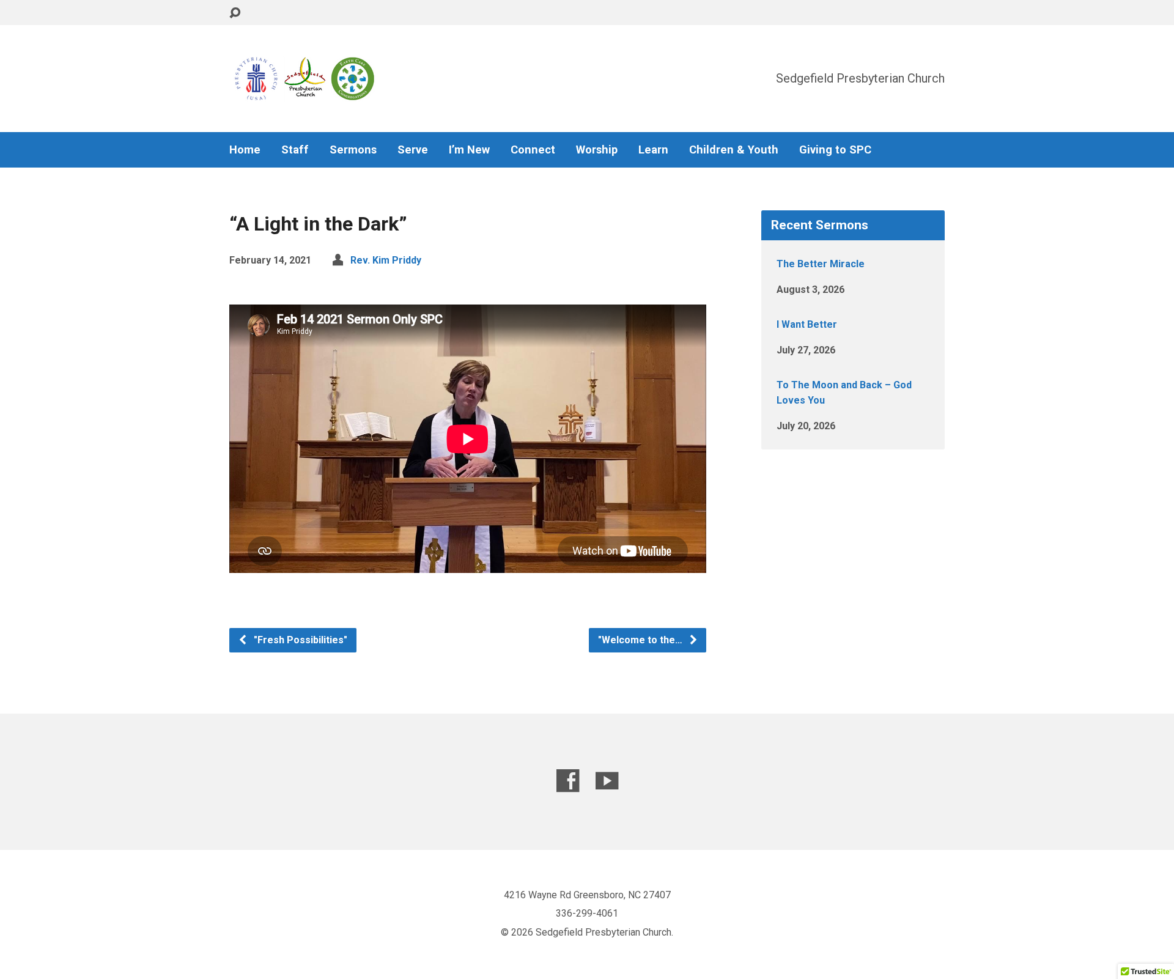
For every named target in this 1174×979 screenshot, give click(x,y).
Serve (412, 149)
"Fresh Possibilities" (299, 640)
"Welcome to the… (641, 640)
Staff (295, 149)
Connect (533, 149)
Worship (597, 149)
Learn (653, 149)
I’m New (469, 149)
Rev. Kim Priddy (385, 260)
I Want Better (807, 324)
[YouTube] (607, 780)
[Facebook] (567, 780)
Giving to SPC (835, 149)
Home (244, 149)
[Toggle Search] (234, 13)
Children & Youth (733, 149)
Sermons (353, 149)
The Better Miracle (821, 264)
